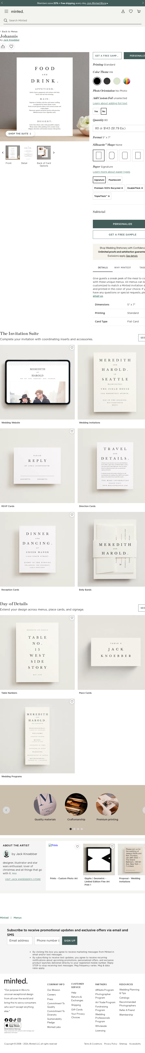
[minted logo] (17, 11)
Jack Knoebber (11, 40)
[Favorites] (131, 11)
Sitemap (123, 1043)
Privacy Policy (110, 1043)
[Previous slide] (3, 152)
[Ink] (97, 81)
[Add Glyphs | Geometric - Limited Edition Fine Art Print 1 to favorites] (112, 846)
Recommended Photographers (127, 1003)
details (103, 267)
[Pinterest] (10, 1019)
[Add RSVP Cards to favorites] (72, 431)
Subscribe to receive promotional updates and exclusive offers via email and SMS (67, 932)
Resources (126, 984)
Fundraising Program (101, 1008)
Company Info (56, 984)
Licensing (100, 1030)
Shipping (76, 1005)
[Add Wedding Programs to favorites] (72, 701)
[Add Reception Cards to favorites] (72, 515)
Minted (4, 917)
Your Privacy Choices (78, 1015)
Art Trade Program (105, 1002)
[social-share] (3, 46)
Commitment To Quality (56, 1005)
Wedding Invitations (89, 422)
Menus (18, 917)
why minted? (122, 267)
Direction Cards (87, 506)
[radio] (96, 111)
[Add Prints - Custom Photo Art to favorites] (77, 846)
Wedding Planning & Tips (129, 991)
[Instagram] (19, 1019)
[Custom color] (127, 81)
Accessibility (135, 1043)
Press (50, 999)
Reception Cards (10, 589)
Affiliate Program (104, 990)
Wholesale (101, 1026)
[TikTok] (15, 1019)
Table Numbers (9, 693)
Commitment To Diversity (56, 1012)
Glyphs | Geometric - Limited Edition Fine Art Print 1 (97, 881)
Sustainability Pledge (54, 1020)
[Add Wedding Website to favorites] (72, 348)
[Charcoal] (107, 81)
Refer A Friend (127, 1010)
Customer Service (77, 985)
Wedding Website (10, 422)
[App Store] (21, 1025)
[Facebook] (6, 1019)
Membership (126, 1014)
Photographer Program (103, 995)
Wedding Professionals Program (102, 1018)
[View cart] (138, 11)
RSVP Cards (7, 506)
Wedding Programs (11, 776)
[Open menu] (6, 11)
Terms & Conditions (93, 1043)
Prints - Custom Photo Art (64, 878)
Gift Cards (77, 1009)
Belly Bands (85, 589)
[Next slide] (54, 152)
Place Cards (85, 693)
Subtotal (99, 212)
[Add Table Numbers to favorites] (72, 618)
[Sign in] (123, 11)
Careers (51, 994)
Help (73, 992)
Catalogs (124, 997)
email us (98, 296)
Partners (101, 984)
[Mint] (117, 81)
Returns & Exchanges (77, 998)
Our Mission (53, 990)
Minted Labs (54, 1027)
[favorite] (11, 46)
